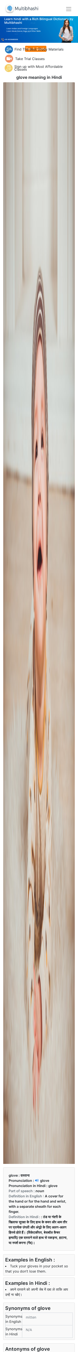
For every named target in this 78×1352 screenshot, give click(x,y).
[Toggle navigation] (69, 9)
